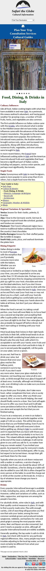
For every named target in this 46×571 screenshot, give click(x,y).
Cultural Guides (23, 37)
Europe (13, 252)
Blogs (5, 205)
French (28, 154)
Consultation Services (23, 33)
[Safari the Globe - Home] (23, 7)
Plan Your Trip (23, 30)
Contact (42, 561)
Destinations (12, 556)
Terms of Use (32, 567)
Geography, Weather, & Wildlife (16, 203)
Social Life (8, 196)
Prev (3, 67)
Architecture (9, 198)
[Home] (23, 26)
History (6, 200)
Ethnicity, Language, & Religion (17, 193)
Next (43, 67)
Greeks (11, 126)
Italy (26, 112)
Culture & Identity (10, 189)
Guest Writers (22, 559)
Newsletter (32, 559)
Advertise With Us (32, 561)
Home (4, 556)
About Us (41, 559)
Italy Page (7, 186)
